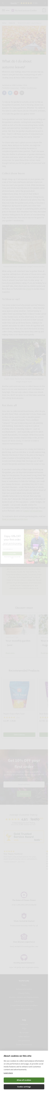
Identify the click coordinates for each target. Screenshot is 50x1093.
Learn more (8, 1073)
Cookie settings (24, 1087)
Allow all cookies (24, 1080)
